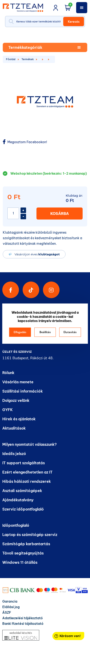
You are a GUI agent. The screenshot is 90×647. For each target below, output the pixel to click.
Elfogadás (20, 332)
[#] (31, 290)
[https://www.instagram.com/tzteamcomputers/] (51, 290)
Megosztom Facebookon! (27, 142)
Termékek (27, 59)
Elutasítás (70, 332)
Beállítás (45, 332)
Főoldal (10, 59)
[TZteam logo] (26, 7)
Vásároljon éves (37, 254)
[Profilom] (56, 7)
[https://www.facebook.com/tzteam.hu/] (10, 290)
